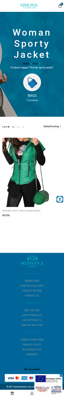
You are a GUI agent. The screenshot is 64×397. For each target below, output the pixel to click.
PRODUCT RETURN (32, 290)
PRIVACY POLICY (32, 344)
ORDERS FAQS (32, 281)
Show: (6, 127)
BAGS (32, 95)
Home (26, 63)
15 (13, 127)
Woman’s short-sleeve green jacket (21, 210)
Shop (35, 63)
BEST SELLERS (32, 310)
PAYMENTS (32, 354)
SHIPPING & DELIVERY (32, 285)
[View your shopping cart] (60, 6)
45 (23, 127)
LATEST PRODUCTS (32, 315)
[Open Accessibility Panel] (59, 199)
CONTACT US (32, 295)
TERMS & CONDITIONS (32, 339)
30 (18, 127)
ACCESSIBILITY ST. (32, 349)
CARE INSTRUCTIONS (32, 325)
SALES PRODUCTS (32, 320)
